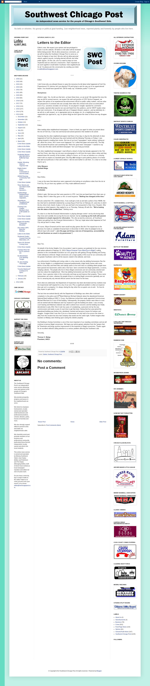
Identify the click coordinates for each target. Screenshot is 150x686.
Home (72, 422)
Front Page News (120, 627)
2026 (18, 79)
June (19, 133)
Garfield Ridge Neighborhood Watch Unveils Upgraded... (23, 195)
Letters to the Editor (24, 146)
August (20, 127)
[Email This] (70, 351)
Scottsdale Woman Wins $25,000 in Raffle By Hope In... (24, 157)
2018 (18, 100)
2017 (18, 103)
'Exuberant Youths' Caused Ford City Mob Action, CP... (24, 238)
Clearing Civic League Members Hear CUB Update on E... (23, 210)
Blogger (99, 671)
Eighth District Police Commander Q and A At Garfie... (24, 171)
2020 (18, 95)
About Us (118, 617)
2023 (18, 87)
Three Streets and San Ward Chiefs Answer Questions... (24, 187)
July (19, 130)
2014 (18, 111)
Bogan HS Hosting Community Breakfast (23, 223)
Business (118, 622)
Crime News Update (24, 143)
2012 (18, 282)
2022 (18, 90)
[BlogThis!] (72, 351)
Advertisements (120, 620)
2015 (18, 109)
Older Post (102, 422)
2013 (18, 114)
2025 (18, 81)
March (20, 141)
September (21, 125)
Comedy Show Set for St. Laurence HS (23, 251)
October (20, 122)
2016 (18, 106)
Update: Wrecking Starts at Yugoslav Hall (23, 164)
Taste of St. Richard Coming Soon (24, 243)
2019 (18, 98)
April (19, 138)
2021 (18, 92)
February (21, 276)
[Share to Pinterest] (79, 351)
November (21, 119)
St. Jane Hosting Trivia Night (23, 262)
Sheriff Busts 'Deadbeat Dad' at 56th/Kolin (23, 202)
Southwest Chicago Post (55, 354)
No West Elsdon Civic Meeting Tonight (23, 257)
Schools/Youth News (122, 632)
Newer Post (41, 422)
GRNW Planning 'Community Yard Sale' (24, 177)
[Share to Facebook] (76, 351)
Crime (117, 624)
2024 (18, 84)
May (19, 136)
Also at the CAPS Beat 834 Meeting (23, 229)
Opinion (45, 354)
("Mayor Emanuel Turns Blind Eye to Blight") (81, 250)
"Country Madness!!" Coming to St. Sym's (24, 270)
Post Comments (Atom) (53, 425)
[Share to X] (74, 351)
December (21, 116)
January (20, 278)
